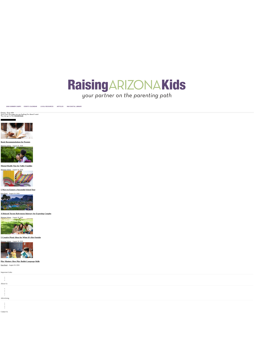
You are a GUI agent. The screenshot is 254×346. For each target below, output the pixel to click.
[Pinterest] (14, 336)
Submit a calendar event (15, 295)
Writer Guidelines (12, 293)
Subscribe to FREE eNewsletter (17, 277)
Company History (12, 290)
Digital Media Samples (14, 306)
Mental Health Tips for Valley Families (16, 166)
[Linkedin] (10, 336)
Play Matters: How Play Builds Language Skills (20, 261)
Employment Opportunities (16, 292)
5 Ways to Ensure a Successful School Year (18, 190)
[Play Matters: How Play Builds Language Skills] (17, 257)
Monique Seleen (6, 146)
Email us (8, 322)
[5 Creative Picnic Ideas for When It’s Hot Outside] (17, 234)
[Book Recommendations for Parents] (17, 138)
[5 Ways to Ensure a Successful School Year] (17, 186)
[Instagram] (6, 336)
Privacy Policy (11, 280)
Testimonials (10, 303)
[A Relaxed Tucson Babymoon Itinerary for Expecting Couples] (17, 210)
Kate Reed (4, 193)
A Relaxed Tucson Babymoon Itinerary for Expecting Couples (26, 214)
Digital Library (11, 279)
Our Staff (9, 288)
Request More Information (15, 308)
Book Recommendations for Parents (15, 142)
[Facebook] (2, 336)
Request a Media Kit (13, 305)
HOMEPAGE (18, 116)
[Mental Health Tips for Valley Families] (17, 162)
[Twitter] (19, 336)
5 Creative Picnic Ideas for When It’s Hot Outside (21, 237)
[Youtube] (23, 336)
